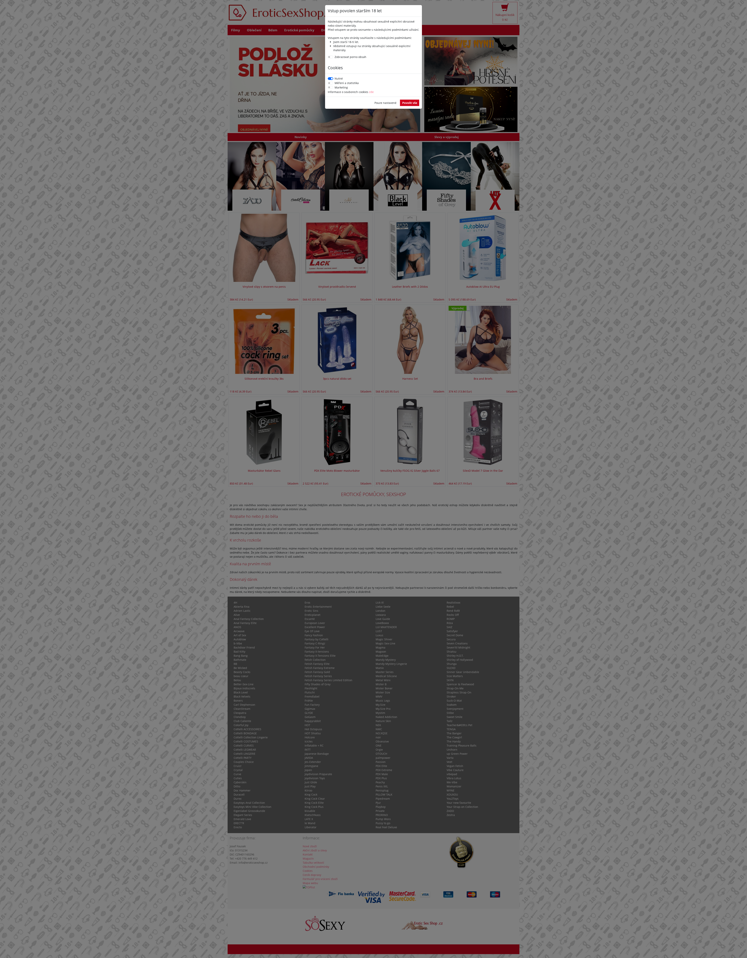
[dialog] (373, 479)
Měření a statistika (347, 83)
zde (371, 92)
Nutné (339, 78)
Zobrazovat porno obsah (350, 57)
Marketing (341, 87)
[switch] (330, 57)
